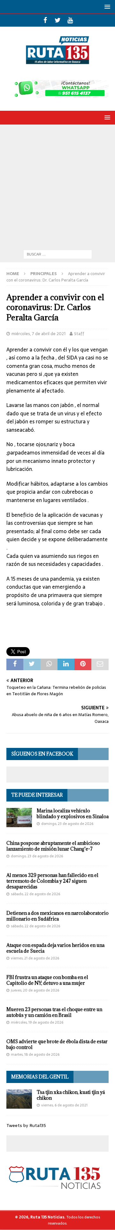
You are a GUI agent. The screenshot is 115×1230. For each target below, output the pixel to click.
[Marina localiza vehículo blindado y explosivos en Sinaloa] (19, 817)
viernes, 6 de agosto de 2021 (64, 1105)
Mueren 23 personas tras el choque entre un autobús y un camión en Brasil (54, 1012)
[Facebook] (45, 20)
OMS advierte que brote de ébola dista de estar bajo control (57, 1044)
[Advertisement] (57, 185)
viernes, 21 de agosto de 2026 (35, 958)
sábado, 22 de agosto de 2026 (35, 894)
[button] (106, 7)
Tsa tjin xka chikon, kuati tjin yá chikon (71, 1095)
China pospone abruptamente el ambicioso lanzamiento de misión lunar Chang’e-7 (53, 846)
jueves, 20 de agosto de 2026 (35, 990)
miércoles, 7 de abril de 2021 (38, 333)
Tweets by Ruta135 (26, 1125)
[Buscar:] (57, 253)
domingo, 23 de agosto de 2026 (67, 824)
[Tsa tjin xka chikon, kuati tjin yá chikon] (19, 1099)
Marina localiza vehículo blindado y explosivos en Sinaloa (73, 813)
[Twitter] (57, 20)
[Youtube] (70, 20)
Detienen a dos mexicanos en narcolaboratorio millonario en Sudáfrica (57, 916)
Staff (79, 333)
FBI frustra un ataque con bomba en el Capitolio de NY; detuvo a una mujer (47, 980)
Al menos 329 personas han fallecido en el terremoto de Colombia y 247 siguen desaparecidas (52, 881)
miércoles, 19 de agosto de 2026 (37, 1022)
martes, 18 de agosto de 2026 (35, 1054)
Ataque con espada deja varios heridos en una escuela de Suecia (55, 948)
